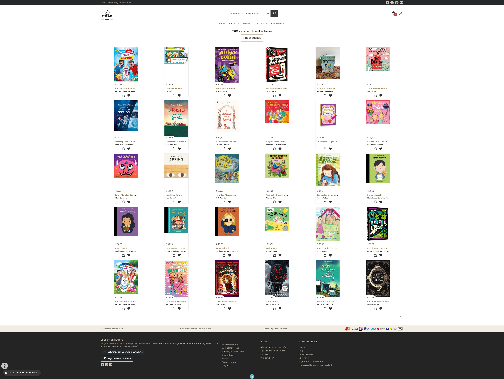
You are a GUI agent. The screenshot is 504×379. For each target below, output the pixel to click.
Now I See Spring (174, 195)
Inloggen (264, 354)
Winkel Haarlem (230, 344)
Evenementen (278, 23)
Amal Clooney (121, 248)
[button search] (274, 13)
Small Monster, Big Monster (128, 195)
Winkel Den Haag (230, 348)
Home (222, 23)
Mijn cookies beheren (119, 358)
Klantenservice (308, 341)
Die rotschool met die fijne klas (180, 142)
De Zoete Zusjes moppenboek (180, 301)
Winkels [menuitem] (247, 23)
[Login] (400, 13)
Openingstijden (306, 354)
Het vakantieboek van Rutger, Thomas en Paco (137, 88)
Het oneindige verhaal (378, 301)
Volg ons (226, 365)
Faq (301, 350)
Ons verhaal (227, 355)
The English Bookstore (233, 351)
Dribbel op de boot (175, 88)
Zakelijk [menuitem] (261, 23)
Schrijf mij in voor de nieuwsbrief (125, 352)
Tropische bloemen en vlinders (281, 195)
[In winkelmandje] (123, 95)
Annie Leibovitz (223, 248)
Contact (303, 347)
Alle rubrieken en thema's (273, 347)
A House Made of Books (227, 142)
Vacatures (304, 358)
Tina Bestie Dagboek (327, 142)
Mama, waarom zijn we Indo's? (331, 88)
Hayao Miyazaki (374, 195)
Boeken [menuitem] (233, 23)
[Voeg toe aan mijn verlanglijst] (128, 95)
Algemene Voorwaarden (311, 361)
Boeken (264, 341)
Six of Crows (272, 301)
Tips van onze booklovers (272, 350)
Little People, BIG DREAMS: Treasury (183, 248)
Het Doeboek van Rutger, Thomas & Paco (135, 301)
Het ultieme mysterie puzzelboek (383, 248)
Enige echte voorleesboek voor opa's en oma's (288, 142)
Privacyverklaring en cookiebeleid (315, 365)
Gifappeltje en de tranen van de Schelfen (336, 195)
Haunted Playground (226, 195)
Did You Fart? (272, 248)
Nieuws (225, 358)
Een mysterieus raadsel (227, 88)
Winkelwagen (267, 358)
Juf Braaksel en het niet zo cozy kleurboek (387, 88)
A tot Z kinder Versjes (327, 248)
